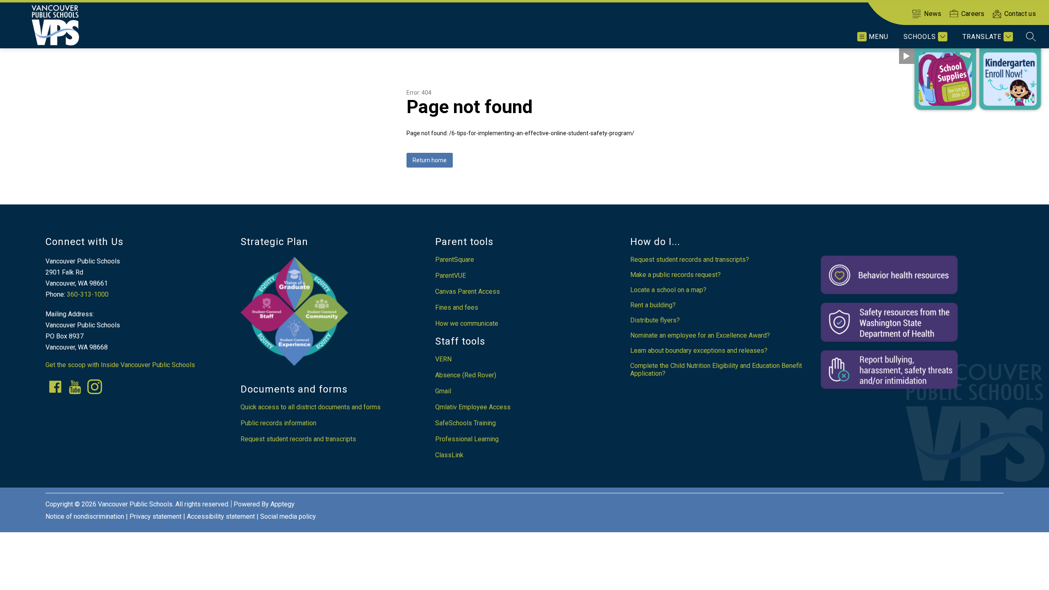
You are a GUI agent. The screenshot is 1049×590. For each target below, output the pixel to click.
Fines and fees (456, 307)
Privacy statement (155, 516)
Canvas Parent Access (467, 291)
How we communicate (466, 323)
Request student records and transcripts (298, 439)
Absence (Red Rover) (465, 375)
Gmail (443, 391)
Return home (430, 160)
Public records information (278, 423)
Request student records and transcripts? (689, 259)
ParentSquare (454, 259)
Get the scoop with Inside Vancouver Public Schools (120, 365)
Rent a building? (653, 305)
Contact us (1020, 14)
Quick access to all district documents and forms (311, 407)
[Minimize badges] (907, 56)
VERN (443, 359)
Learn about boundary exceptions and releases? (698, 350)
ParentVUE (450, 275)
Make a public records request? (675, 275)
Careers (973, 14)
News (932, 14)
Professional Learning (467, 439)
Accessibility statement (221, 516)
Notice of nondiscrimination (84, 516)
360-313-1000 (88, 294)
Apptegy (282, 504)
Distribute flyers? (655, 320)
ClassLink (449, 455)
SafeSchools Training (465, 423)
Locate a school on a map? (668, 290)
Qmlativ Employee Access (473, 407)
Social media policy (288, 516)
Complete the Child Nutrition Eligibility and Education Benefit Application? (716, 369)
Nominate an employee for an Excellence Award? (700, 335)
